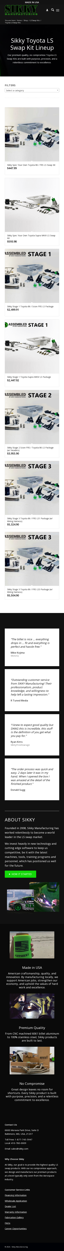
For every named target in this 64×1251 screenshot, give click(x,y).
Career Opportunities (16, 1228)
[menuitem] (45, 10)
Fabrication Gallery (14, 1217)
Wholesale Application (16, 1200)
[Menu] (57, 10)
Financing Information (15, 1195)
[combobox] (32, 90)
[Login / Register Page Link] (45, 10)
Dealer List (10, 1206)
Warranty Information (16, 1211)
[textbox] (32, 90)
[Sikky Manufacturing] (21, 10)
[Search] (51, 10)
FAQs (7, 1223)
